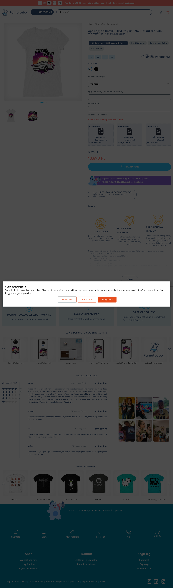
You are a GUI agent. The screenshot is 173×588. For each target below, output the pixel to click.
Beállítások (67, 299)
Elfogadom (107, 299)
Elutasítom (87, 299)
